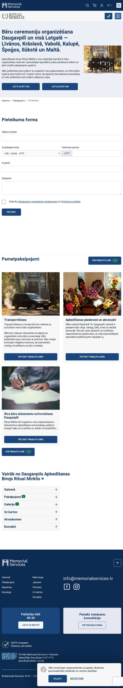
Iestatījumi (76, 678)
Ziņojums (6, 178)
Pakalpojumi (19, 100)
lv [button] (108, 5)
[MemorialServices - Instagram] (76, 586)
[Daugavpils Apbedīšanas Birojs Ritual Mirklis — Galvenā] (13, 16)
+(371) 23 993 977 (30, 625)
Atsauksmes (12, 519)
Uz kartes (10, 512)
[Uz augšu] (117, 563)
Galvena (5, 100)
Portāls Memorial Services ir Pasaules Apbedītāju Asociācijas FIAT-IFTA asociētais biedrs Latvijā (38, 657)
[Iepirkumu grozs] (94, 5)
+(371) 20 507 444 (60, 86)
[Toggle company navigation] (118, 16)
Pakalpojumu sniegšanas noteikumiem (37, 201)
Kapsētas (7, 587)
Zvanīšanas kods (10, 147)
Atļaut (58, 679)
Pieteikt (11, 212)
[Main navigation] (118, 5)
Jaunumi (37, 582)
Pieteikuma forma (92, 625)
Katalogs (6, 592)
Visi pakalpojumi (104, 260)
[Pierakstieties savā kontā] (101, 5)
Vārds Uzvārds (9, 132)
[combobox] (32, 153)
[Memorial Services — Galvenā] (12, 5)
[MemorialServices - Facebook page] (67, 586)
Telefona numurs (70, 147)
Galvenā (9, 489)
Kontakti (10, 526)
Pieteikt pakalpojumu (30, 357)
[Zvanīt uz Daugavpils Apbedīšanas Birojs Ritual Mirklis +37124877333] (108, 16)
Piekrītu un (44, 201)
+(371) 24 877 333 (21, 86)
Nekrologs (38, 577)
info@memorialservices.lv (88, 578)
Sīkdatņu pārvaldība (21, 646)
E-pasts (6, 162)
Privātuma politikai (70, 201)
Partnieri (37, 587)
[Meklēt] (87, 5)
